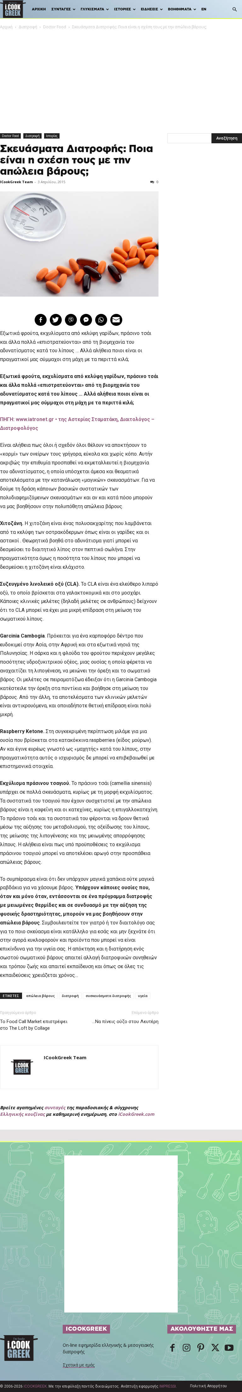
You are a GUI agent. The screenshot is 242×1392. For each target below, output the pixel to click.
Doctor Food (54, 27)
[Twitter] (215, 1348)
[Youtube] (229, 1348)
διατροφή (70, 995)
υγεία (142, 995)
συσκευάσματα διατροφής (108, 995)
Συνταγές (61, 9)
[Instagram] (187, 1348)
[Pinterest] (201, 1348)
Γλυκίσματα (92, 9)
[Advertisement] (121, 77)
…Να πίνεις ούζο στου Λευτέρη (125, 1021)
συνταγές (54, 1107)
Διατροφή (28, 27)
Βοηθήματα (180, 9)
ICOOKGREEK (35, 1386)
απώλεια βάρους (40, 995)
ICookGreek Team (16, 181)
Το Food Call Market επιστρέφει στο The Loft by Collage (33, 1025)
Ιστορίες (122, 9)
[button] (234, 10)
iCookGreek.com (136, 1114)
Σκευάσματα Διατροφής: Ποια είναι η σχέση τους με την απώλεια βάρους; (76, 160)
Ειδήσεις (149, 9)
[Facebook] (172, 1348)
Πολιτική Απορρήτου (208, 1386)
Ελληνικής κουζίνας (22, 1114)
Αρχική (39, 9)
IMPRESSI (167, 1386)
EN (203, 9)
